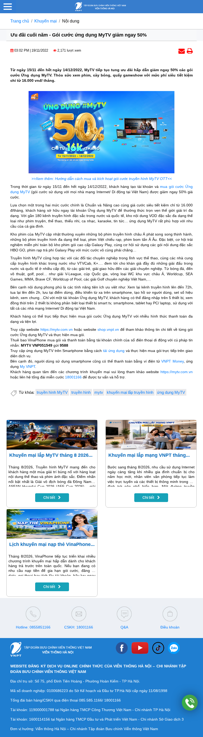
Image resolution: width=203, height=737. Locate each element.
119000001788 (41, 710)
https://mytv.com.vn (56, 329)
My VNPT (27, 366)
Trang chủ (19, 21)
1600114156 (39, 719)
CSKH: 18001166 (78, 627)
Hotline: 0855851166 (33, 627)
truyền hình (81, 392)
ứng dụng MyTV (171, 392)
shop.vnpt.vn (108, 329)
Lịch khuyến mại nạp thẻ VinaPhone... (52, 544)
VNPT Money (172, 361)
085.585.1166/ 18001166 (100, 700)
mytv (98, 392)
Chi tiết (49, 497)
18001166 (73, 377)
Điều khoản (169, 627)
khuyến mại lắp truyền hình (130, 392)
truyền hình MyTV (52, 392)
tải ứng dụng (113, 351)
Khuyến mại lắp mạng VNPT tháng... (149, 455)
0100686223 (57, 691)
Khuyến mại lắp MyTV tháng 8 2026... (51, 455)
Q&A (124, 627)
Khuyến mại (45, 21)
